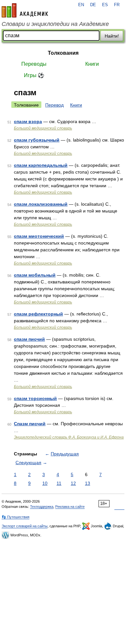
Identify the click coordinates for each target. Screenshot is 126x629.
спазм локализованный (41, 204)
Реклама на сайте (70, 507)
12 (73, 483)
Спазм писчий (30, 423)
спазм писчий (29, 339)
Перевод (54, 105)
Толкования (63, 53)
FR (117, 5)
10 (44, 483)
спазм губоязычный (36, 140)
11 (59, 483)
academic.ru (25, 10)
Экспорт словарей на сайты (24, 526)
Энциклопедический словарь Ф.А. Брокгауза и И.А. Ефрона (69, 437)
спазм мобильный (35, 275)
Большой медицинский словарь (43, 128)
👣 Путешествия (15, 517)
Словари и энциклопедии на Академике (55, 24)
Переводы (34, 64)
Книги (92, 64)
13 (87, 483)
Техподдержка (41, 507)
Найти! (112, 36)
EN (81, 5)
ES (105, 5)
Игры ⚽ (34, 75)
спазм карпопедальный (41, 165)
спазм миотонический (39, 236)
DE (93, 5)
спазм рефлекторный (38, 313)
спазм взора (28, 121)
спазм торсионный (35, 398)
